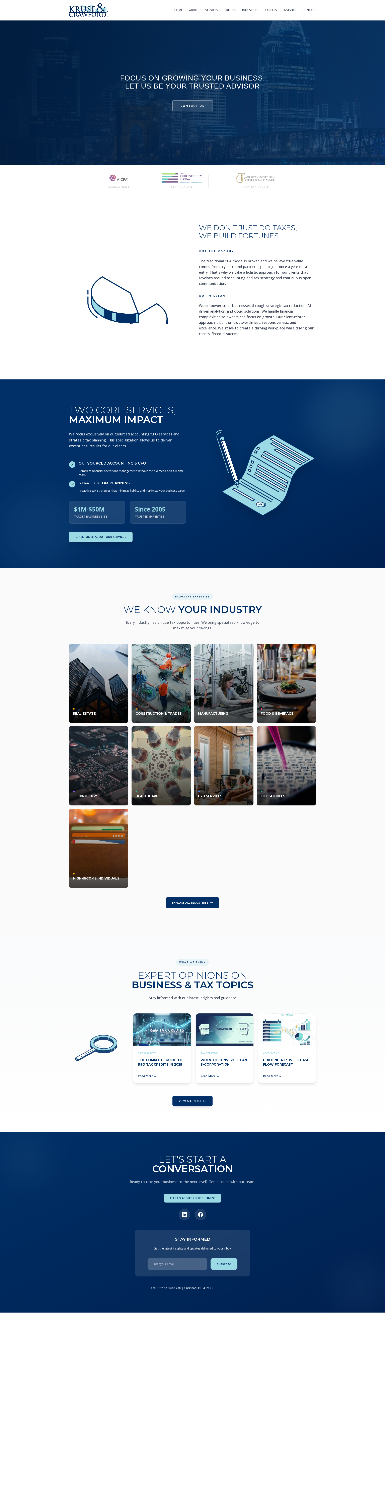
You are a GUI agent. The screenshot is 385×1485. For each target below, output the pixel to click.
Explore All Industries (190, 902)
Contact (309, 10)
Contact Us (193, 106)
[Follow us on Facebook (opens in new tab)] (200, 1214)
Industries (250, 10)
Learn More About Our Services (100, 537)
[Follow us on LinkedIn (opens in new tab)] (184, 1214)
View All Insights (192, 1101)
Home (178, 10)
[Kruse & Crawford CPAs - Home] (89, 10)
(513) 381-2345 (224, 1288)
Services (211, 10)
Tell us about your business (192, 1198)
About (194, 10)
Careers (271, 10)
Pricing (230, 10)
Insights (289, 10)
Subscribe (224, 1264)
